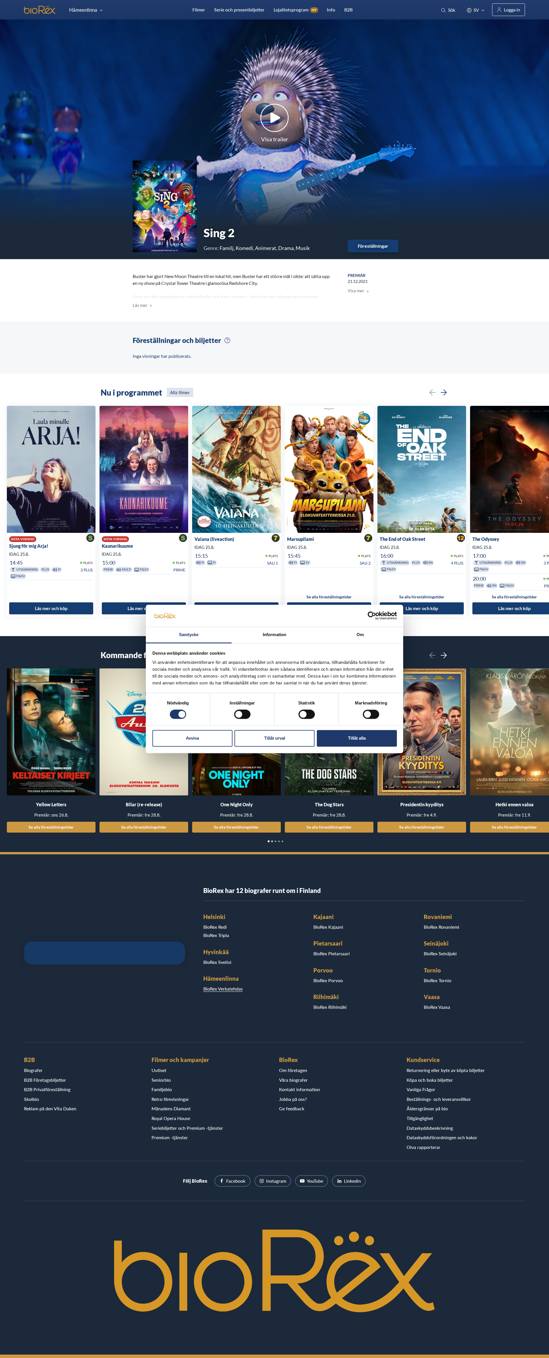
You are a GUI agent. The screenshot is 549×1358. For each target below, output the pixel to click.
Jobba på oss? (293, 1099)
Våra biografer (293, 1080)
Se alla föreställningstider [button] (329, 596)
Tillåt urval (274, 738)
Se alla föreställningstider (51, 827)
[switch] (242, 714)
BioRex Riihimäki (330, 1007)
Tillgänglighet (420, 1118)
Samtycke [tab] (189, 634)
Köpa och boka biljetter (430, 1080)
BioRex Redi (215, 927)
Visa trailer (274, 139)
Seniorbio (161, 1080)
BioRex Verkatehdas (223, 988)
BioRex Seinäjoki (440, 953)
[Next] (443, 392)
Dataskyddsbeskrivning (430, 1128)
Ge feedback (291, 1108)
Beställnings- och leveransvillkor (439, 1099)
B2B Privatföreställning (47, 1089)
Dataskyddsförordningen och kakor (442, 1137)
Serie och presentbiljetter (239, 9)
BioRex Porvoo (328, 980)
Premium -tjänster (170, 1137)
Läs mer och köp (51, 608)
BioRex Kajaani (328, 927)
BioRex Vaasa (437, 1007)
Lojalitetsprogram (295, 9)
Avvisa (192, 738)
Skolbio (31, 1099)
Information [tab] (274, 634)
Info (331, 9)
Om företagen (293, 1070)
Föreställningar (373, 246)
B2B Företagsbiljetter (45, 1080)
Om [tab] (360, 634)
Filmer (198, 9)
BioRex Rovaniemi (441, 927)
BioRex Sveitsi (217, 962)
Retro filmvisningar (170, 1099)
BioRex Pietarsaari (331, 953)
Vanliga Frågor (421, 1089)
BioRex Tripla (216, 935)
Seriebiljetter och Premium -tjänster (187, 1128)
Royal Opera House (171, 1118)
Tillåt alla (357, 738)
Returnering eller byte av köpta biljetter (446, 1070)
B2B (348, 9)
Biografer (33, 1070)
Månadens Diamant (171, 1108)
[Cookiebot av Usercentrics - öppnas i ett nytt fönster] (372, 616)
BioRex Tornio (437, 980)
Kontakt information (299, 1089)
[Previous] (432, 392)
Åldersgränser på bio (427, 1108)
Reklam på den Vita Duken (50, 1108)
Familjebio (162, 1089)
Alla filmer (180, 392)
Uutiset (159, 1070)
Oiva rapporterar (423, 1147)
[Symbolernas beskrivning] (227, 340)
